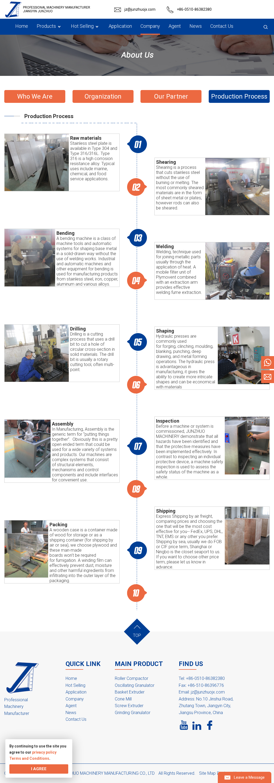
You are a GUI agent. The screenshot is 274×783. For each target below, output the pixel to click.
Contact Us (76, 719)
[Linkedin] (197, 725)
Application (76, 692)
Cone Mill (123, 699)
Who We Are (34, 96)
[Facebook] (209, 725)
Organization (103, 96)
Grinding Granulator (132, 712)
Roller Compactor (131, 678)
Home (71, 678)
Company (75, 699)
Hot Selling (75, 685)
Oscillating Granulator (134, 685)
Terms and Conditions (29, 758)
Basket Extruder (129, 692)
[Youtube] (184, 725)
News (71, 712)
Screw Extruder (129, 705)
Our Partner (171, 96)
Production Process (239, 96)
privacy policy (44, 752)
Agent (71, 705)
